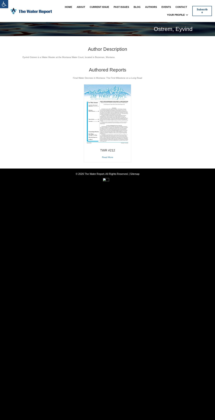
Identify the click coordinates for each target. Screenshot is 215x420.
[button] (4, 4)
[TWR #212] (107, 114)
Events (166, 7)
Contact (181, 7)
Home (68, 7)
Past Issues (121, 7)
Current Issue (99, 7)
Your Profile (176, 15)
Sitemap (134, 174)
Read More (107, 157)
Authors (151, 7)
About (81, 7)
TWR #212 (107, 150)
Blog (137, 7)
